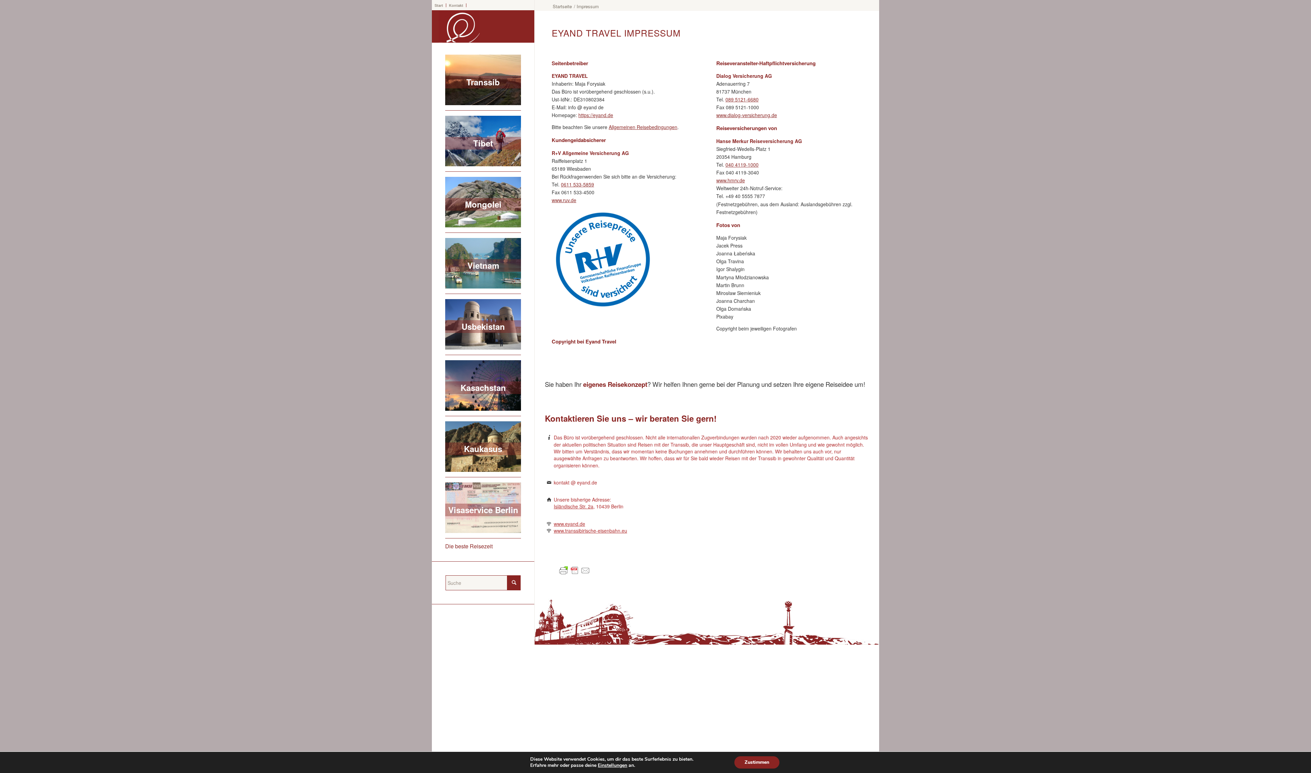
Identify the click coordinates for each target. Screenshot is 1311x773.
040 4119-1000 (742, 164)
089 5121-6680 (742, 99)
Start (439, 5)
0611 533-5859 (577, 184)
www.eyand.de (569, 523)
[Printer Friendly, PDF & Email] (575, 573)
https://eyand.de (595, 115)
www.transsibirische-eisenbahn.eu (590, 530)
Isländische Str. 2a (573, 506)
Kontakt (456, 5)
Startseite (562, 6)
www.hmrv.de (730, 180)
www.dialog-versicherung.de (746, 115)
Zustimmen (757, 762)
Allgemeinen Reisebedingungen (643, 127)
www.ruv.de (564, 200)
